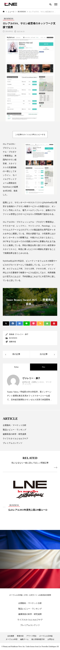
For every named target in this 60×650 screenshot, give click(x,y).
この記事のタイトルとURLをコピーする (30, 135)
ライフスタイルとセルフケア (15, 439)
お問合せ (51, 639)
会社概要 (10, 636)
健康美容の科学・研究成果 (14, 434)
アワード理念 (31, 636)
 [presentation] (55, 467)
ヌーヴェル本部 (11, 639)
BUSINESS (13, 338)
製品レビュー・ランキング (14, 430)
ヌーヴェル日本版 (46, 636)
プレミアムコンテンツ (12, 443)
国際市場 (12, 342)
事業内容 (20, 636)
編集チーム (24, 639)
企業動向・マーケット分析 (14, 425)
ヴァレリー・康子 (21, 334)
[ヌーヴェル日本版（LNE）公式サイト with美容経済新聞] (11, 4)
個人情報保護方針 (38, 639)
